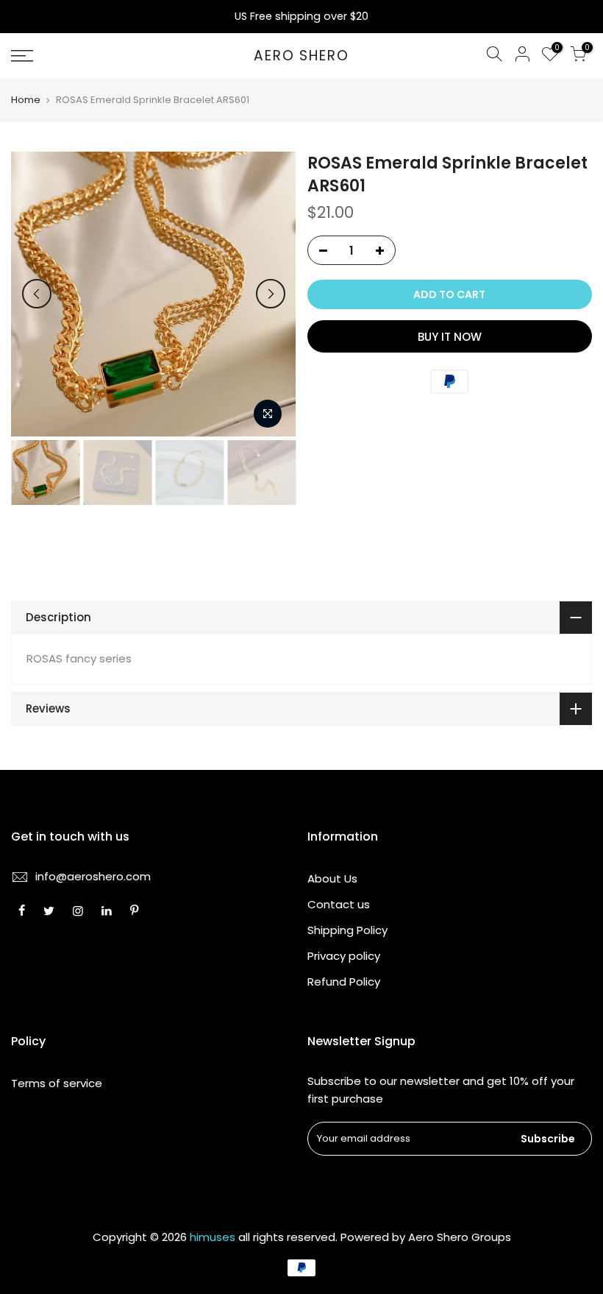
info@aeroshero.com (93, 876)
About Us (332, 878)
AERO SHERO (301, 56)
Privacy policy (343, 956)
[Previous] (36, 293)
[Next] (270, 293)
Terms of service (56, 1083)
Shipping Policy (347, 930)
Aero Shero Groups (459, 1237)
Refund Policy (343, 981)
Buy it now (450, 336)
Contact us (338, 904)
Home (25, 100)
